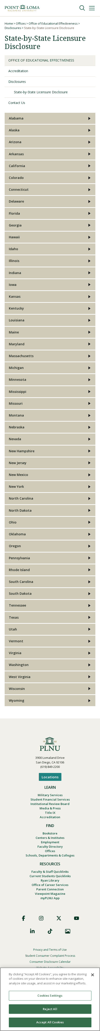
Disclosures (13, 28)
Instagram (41, 918)
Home (9, 23)
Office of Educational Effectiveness (53, 23)
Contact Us (16, 102)
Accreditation (18, 71)
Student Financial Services (50, 799)
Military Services (50, 795)
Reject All (50, 1009)
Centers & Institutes (50, 838)
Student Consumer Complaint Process (50, 956)
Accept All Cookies (50, 1022)
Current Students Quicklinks (50, 876)
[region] (50, 999)
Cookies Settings (49, 995)
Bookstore (50, 833)
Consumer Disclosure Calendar (50, 962)
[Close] (92, 975)
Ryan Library (50, 880)
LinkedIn (32, 931)
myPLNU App (50, 898)
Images (67, 931)
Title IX (50, 813)
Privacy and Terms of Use (50, 950)
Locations (50, 777)
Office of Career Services (50, 885)
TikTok (50, 931)
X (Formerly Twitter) (58, 918)
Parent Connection (50, 889)
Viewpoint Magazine (50, 894)
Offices (21, 23)
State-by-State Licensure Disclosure (41, 92)
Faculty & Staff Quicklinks (50, 871)
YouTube (76, 918)
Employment (50, 842)
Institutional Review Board (50, 804)
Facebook (23, 918)
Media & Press (50, 808)
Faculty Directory (50, 846)
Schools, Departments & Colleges (50, 855)
